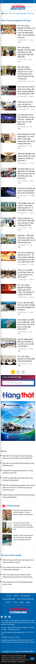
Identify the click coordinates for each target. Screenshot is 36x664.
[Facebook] (2, 617)
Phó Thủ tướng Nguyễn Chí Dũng (21, 13)
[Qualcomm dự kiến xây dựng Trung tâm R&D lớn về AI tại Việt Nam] (8, 193)
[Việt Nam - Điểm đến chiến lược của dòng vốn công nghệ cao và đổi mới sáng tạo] (8, 241)
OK (32, 658)
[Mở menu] (2, 1)
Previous (3, 548)
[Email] (9, 617)
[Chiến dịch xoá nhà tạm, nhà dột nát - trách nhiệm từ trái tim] (8, 106)
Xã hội (3, 451)
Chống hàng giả (13, 506)
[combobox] (18, 383)
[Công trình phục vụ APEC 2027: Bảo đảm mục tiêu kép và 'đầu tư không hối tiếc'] (8, 224)
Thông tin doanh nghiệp (11, 555)
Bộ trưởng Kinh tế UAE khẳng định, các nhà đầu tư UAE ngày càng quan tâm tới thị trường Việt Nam (26, 139)
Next (32, 548)
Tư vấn (14, 602)
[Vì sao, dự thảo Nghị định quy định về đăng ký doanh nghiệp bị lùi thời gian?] (8, 309)
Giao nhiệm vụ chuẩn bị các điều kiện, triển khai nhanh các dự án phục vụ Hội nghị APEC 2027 (26, 324)
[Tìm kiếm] (34, 1)
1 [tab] (17, 548)
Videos (27, 602)
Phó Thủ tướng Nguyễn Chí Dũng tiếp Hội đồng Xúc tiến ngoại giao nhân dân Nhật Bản (26, 52)
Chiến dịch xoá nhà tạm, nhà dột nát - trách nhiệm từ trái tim (26, 104)
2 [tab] (19, 548)
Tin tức (31, 81)
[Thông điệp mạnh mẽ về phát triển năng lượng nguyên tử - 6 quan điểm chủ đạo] (8, 208)
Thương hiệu (25, 596)
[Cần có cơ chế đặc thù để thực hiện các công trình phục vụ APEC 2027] (8, 275)
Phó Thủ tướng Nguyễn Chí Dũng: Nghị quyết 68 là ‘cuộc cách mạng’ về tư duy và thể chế (26, 290)
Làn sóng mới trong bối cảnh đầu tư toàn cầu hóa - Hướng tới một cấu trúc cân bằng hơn (26, 119)
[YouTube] (6, 617)
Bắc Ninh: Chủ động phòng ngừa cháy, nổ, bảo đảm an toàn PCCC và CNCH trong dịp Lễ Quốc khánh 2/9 (19, 487)
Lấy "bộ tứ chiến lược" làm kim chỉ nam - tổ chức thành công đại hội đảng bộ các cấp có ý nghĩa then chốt (26, 257)
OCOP (8, 602)
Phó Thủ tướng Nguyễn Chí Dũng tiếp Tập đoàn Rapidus (26, 358)
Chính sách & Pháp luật (25, 599)
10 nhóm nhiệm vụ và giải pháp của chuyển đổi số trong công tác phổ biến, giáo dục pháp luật (26, 173)
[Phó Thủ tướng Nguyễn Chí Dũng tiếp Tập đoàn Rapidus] (8, 361)
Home (5, 13)
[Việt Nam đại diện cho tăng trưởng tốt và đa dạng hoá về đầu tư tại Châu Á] (8, 159)
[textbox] (18, 382)
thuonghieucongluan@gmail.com (15, 632)
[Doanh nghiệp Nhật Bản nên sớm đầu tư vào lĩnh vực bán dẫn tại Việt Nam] (8, 345)
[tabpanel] (18, 528)
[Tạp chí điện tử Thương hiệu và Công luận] (18, 610)
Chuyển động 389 (8, 599)
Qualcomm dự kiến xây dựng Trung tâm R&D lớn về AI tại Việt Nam (26, 190)
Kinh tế (31, 96)
